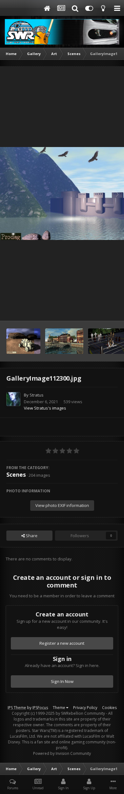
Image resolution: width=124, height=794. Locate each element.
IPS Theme (17, 707)
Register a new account (62, 643)
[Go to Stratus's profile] (13, 399)
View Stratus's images (45, 408)
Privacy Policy (85, 707)
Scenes (16, 474)
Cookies (109, 707)
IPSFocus (40, 707)
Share (31, 535)
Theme (59, 707)
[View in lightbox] (62, 193)
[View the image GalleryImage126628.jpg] (64, 341)
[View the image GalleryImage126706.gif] (23, 341)
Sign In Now (62, 681)
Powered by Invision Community (62, 753)
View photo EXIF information (62, 505)
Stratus (37, 395)
